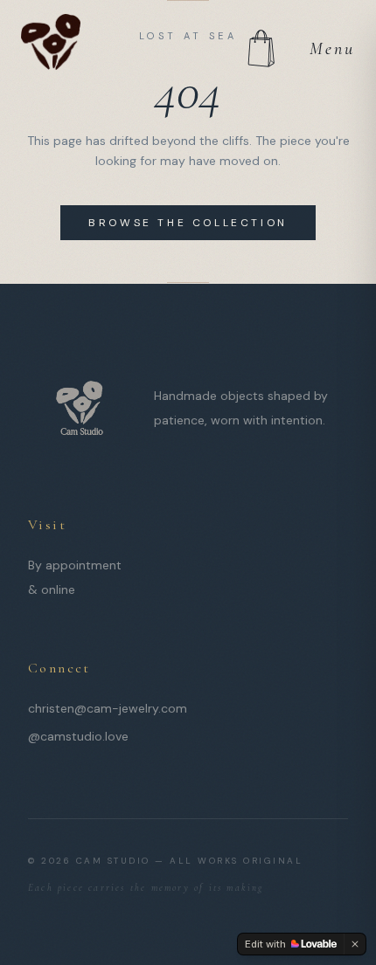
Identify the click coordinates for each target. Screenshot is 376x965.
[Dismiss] (355, 944)
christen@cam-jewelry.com (107, 708)
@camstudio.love (78, 736)
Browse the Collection (188, 223)
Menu (332, 48)
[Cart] (261, 49)
